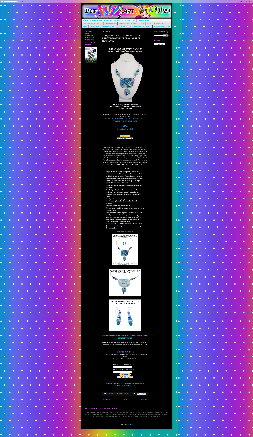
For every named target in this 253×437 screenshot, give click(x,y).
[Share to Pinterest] (145, 394)
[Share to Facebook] (143, 394)
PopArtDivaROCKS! (110, 23)
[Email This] (138, 394)
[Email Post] (134, 393)
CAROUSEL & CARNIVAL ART (155, 23)
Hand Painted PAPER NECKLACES (128, 23)
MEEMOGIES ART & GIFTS (108, 26)
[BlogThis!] (140, 394)
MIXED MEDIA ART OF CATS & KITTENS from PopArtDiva (135, 26)
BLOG (142, 23)
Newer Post (106, 399)
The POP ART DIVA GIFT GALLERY (92, 23)
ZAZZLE (85, 26)
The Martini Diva (94, 26)
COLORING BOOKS (143, 20)
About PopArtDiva (159, 26)
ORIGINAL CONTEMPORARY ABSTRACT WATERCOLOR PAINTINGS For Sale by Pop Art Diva (109, 20)
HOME (168, 26)
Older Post (144, 399)
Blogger (130, 424)
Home (125, 399)
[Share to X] (142, 394)
